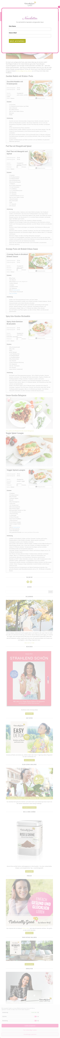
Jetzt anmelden (17, 40)
